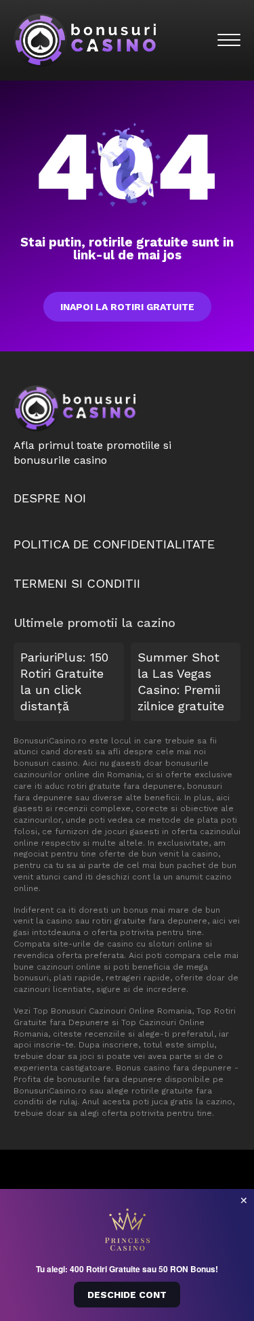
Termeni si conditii (77, 583)
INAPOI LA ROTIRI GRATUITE (127, 306)
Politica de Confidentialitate (114, 544)
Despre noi (50, 498)
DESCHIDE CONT (127, 1294)
